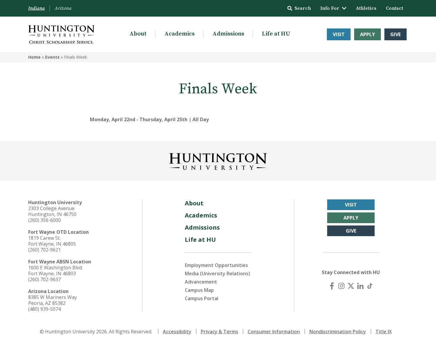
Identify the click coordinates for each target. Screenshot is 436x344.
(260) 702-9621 (44, 250)
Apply (367, 34)
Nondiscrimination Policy (337, 331)
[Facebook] (331, 285)
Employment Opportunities (216, 265)
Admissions (228, 34)
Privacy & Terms (219, 331)
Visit (339, 34)
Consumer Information (274, 331)
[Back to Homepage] (218, 160)
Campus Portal (201, 298)
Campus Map (199, 290)
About (138, 34)
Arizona (63, 8)
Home (34, 57)
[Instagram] (341, 285)
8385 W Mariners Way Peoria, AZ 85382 (52, 300)
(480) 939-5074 (44, 309)
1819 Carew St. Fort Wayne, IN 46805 (52, 241)
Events (52, 57)
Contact (394, 8)
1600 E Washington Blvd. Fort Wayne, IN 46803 (55, 270)
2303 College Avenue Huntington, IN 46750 (52, 211)
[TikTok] (369, 285)
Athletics (366, 8)
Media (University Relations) (217, 273)
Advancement (201, 282)
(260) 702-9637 (44, 279)
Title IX (383, 331)
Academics (179, 34)
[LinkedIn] (360, 285)
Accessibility (177, 331)
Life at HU (276, 34)
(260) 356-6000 (44, 220)
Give (395, 34)
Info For (329, 8)
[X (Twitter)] (350, 285)
